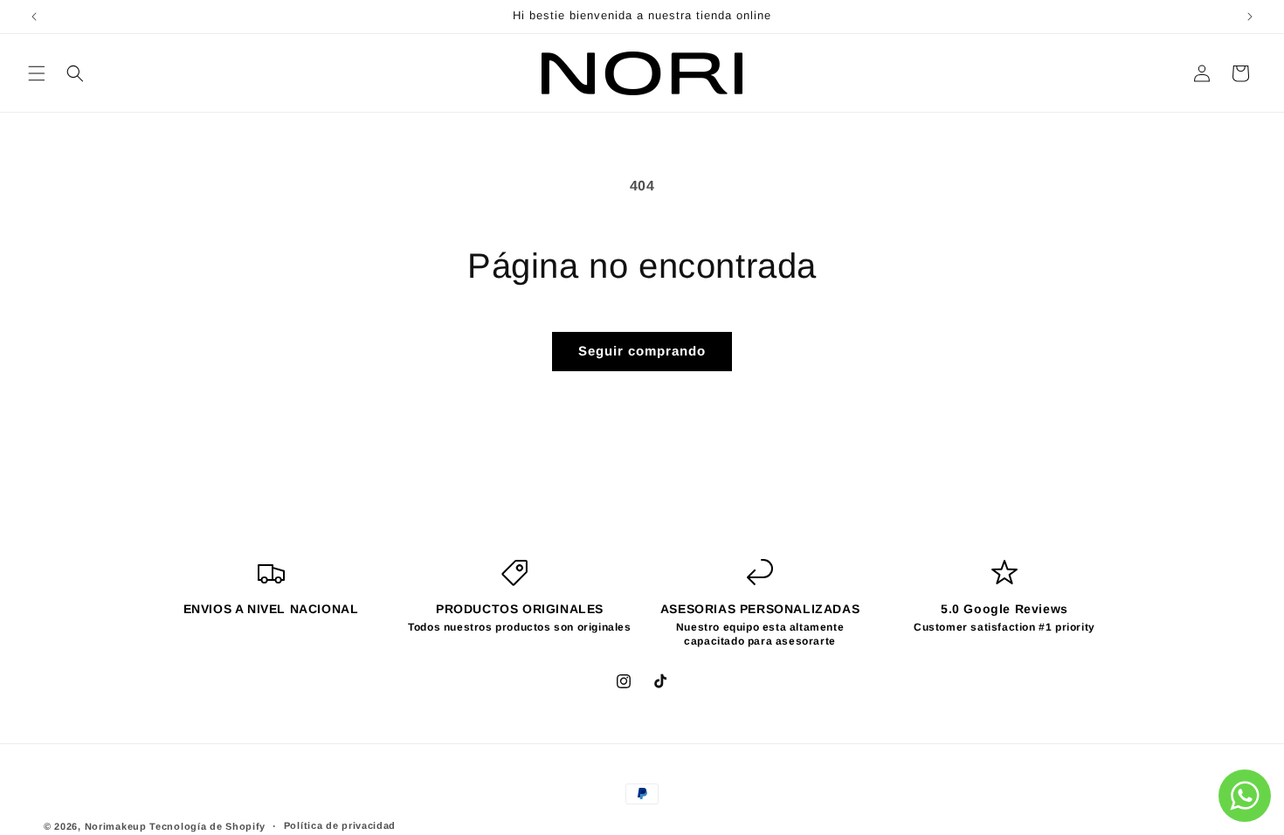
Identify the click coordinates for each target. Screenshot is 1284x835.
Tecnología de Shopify (207, 826)
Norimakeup (116, 826)
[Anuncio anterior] (34, 16)
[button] (36, 73)
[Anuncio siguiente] (1250, 16)
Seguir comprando (642, 350)
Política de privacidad (340, 825)
